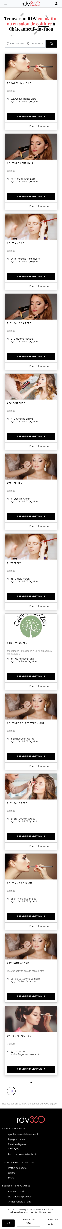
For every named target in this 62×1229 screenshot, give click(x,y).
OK (8, 1223)
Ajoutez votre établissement (23, 1134)
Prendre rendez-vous (31, 116)
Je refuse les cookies (51, 1222)
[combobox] (15, 44)
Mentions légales (17, 1144)
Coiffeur (12, 1173)
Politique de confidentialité (22, 1154)
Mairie (11, 1178)
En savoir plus (28, 1221)
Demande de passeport (20, 1196)
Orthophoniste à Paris (19, 1201)
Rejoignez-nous (16, 1139)
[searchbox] (15, 44)
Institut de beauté (17, 1168)
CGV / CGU (14, 1149)
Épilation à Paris (16, 1191)
